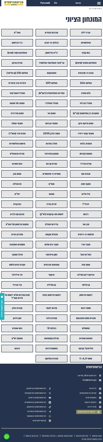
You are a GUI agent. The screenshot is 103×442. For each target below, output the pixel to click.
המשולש (86, 328)
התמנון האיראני (51, 154)
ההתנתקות (51, 73)
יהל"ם (17, 194)
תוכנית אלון (17, 308)
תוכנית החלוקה (51, 358)
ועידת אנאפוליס (17, 154)
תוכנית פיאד (51, 318)
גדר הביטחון (17, 43)
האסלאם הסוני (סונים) (17, 53)
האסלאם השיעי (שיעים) (85, 63)
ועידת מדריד (85, 164)
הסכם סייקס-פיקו (85, 123)
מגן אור (86, 224)
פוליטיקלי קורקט (86, 348)
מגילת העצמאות (51, 338)
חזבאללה (17, 184)
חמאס (51, 194)
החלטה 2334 (86, 83)
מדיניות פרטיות (82, 435)
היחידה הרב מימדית (17, 83)
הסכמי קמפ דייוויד (86, 133)
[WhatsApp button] (7, 436)
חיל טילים (86, 194)
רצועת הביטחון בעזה (51, 295)
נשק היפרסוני (51, 254)
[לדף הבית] (13, 3)
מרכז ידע (92, 8)
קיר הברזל (17, 285)
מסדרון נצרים (17, 234)
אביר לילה (85, 32)
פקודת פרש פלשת (17, 265)
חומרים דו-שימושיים (52, 174)
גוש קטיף (86, 53)
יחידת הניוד (51, 204)
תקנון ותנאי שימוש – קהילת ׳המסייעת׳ (57, 435)
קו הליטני (86, 285)
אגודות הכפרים (51, 32)
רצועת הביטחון (85, 295)
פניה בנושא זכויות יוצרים (92, 439)
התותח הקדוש (86, 154)
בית (100, 8)
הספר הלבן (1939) (51, 133)
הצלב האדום (51, 143)
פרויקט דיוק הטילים (85, 275)
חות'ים (51, 184)
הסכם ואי (51, 113)
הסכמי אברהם (51, 123)
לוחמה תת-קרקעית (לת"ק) (51, 214)
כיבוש (85, 214)
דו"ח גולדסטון (51, 53)
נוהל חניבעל (85, 254)
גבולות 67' (51, 328)
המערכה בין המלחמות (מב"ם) (86, 113)
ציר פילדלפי (17, 275)
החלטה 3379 (51, 83)
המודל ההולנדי (51, 103)
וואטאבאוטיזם (85, 338)
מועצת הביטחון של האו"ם (17, 224)
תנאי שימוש (97, 435)
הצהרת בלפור (86, 143)
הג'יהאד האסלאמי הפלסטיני (51, 63)
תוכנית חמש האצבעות (86, 318)
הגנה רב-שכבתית (85, 73)
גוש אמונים (17, 328)
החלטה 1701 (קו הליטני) (17, 73)
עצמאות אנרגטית (51, 265)
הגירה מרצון (17, 63)
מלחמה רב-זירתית (86, 234)
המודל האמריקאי (17, 93)
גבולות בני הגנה (51, 43)
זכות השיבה (17, 164)
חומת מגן (17, 174)
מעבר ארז (85, 244)
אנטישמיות (86, 43)
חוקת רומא (86, 184)
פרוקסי (51, 275)
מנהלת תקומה (51, 234)
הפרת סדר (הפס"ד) (17, 133)
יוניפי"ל (85, 204)
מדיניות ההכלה (51, 224)
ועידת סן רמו (51, 164)
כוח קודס (17, 204)
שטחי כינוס (86, 308)
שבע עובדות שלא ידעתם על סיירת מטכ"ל (17, 296)
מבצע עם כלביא (17, 214)
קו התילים (51, 285)
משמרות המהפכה (17, 244)
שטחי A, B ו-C (86, 358)
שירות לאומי (51, 308)
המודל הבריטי (86, 103)
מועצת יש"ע (17, 338)
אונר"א (17, 32)
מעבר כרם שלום (51, 244)
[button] (99, 3)
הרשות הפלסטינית (17, 143)
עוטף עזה (86, 265)
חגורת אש (85, 174)
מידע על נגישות (32, 435)
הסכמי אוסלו (17, 123)
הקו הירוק (17, 318)
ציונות (17, 348)
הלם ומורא (85, 93)
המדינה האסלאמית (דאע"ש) (51, 93)
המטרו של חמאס (17, 103)
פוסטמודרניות (51, 348)
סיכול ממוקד (17, 254)
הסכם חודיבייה (17, 113)
